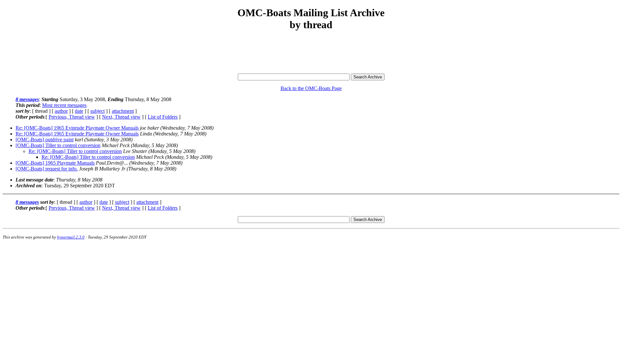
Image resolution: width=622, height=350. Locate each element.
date (79, 111)
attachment (123, 111)
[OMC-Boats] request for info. (47, 168)
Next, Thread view (121, 117)
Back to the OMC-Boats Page (311, 88)
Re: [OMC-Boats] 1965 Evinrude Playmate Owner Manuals (77, 128)
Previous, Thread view (72, 117)
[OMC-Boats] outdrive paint (45, 139)
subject (97, 111)
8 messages (27, 99)
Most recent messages (64, 105)
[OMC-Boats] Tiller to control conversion (58, 145)
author (61, 111)
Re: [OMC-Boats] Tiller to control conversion (75, 151)
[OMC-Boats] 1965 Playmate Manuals (55, 163)
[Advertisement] (311, 52)
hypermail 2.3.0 (71, 237)
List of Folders (163, 117)
